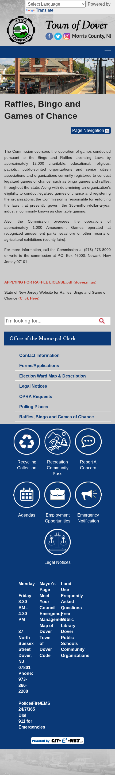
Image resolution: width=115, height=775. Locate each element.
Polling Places (33, 406)
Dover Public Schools (69, 637)
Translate (44, 10)
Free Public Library (68, 619)
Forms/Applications (39, 366)
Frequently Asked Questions (72, 601)
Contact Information (39, 356)
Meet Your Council (47, 601)
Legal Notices (33, 386)
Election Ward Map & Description (52, 376)
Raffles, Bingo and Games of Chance (56, 417)
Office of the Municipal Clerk (42, 338)
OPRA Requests (35, 396)
